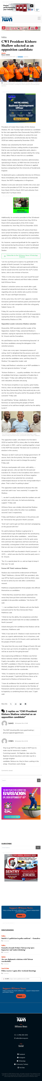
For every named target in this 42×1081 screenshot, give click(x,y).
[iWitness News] (21, 1019)
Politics (4, 37)
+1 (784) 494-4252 (22, 1035)
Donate (19, 915)
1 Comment (6, 952)
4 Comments (6, 941)
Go (38, 847)
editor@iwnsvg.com (22, 1038)
